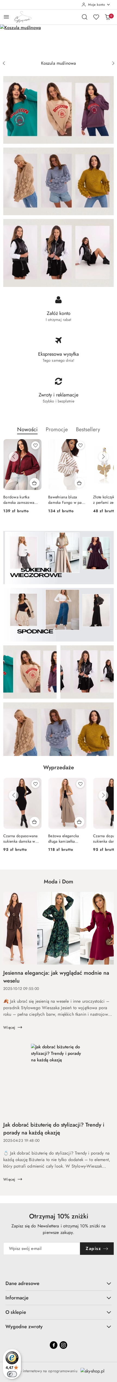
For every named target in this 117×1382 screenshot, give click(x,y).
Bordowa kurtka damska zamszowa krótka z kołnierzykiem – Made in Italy (21, 499)
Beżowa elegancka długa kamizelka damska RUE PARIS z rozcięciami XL (65, 838)
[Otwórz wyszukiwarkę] (85, 17)
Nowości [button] (27, 429)
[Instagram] (63, 1345)
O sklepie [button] (15, 1312)
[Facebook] (53, 1345)
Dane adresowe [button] (22, 1283)
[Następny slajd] (113, 63)
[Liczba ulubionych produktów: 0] (96, 17)
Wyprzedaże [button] (58, 767)
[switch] (12, 1374)
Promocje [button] (57, 429)
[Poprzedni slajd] (3, 63)
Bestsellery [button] (88, 429)
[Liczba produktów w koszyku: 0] (107, 17)
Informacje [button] (17, 1297)
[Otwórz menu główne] (6, 17)
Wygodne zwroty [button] (24, 1326)
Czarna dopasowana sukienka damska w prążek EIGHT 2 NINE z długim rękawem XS (21, 838)
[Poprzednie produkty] (14, 456)
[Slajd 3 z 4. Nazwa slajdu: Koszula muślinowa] (58, 41)
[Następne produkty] (103, 456)
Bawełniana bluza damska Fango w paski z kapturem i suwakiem (67, 499)
